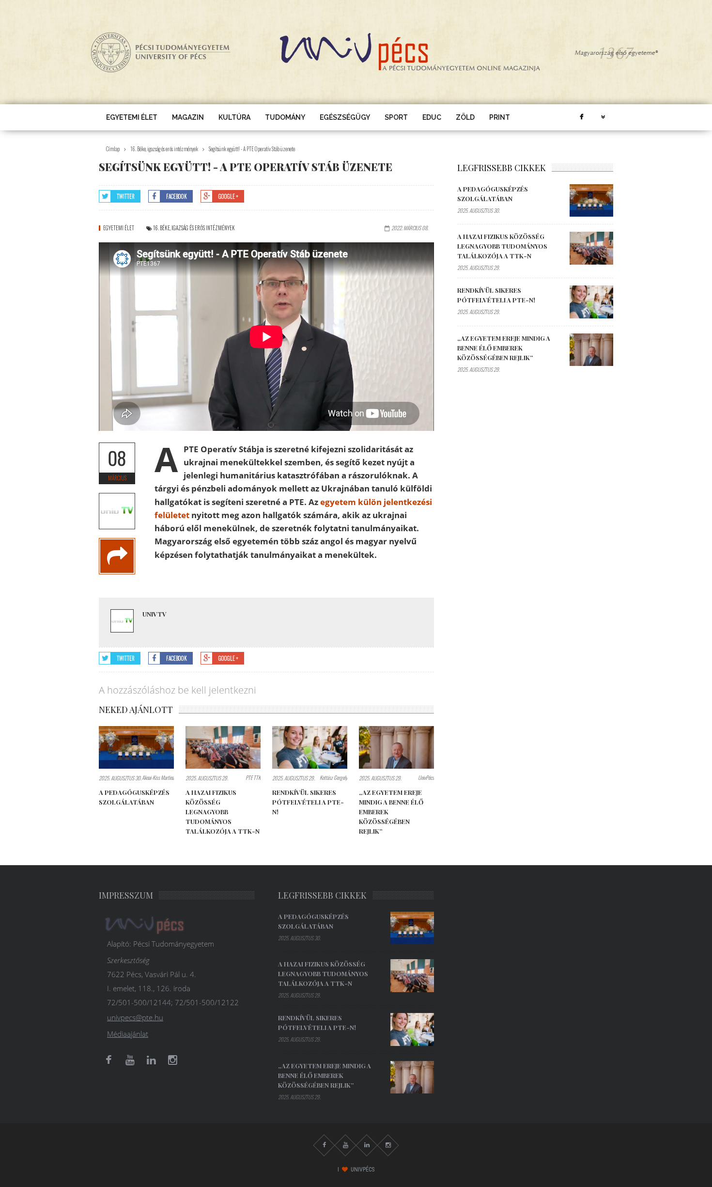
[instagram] (172, 1060)
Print (499, 117)
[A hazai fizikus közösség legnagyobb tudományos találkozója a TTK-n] (223, 747)
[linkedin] (151, 1060)
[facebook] (581, 117)
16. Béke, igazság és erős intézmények (164, 149)
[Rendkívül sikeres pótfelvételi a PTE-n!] (309, 747)
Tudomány (285, 117)
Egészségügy (345, 117)
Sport (396, 117)
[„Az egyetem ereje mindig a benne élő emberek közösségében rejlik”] (396, 747)
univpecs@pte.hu (135, 1017)
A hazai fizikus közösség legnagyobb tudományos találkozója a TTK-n (223, 811)
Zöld (465, 117)
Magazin (188, 117)
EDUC (431, 117)
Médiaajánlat (127, 1034)
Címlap (113, 149)
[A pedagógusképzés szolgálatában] (136, 747)
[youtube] (129, 1060)
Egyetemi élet (131, 117)
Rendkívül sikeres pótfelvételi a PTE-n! (308, 802)
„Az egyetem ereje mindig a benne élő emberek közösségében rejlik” (503, 348)
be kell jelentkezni (217, 689)
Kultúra (234, 117)
